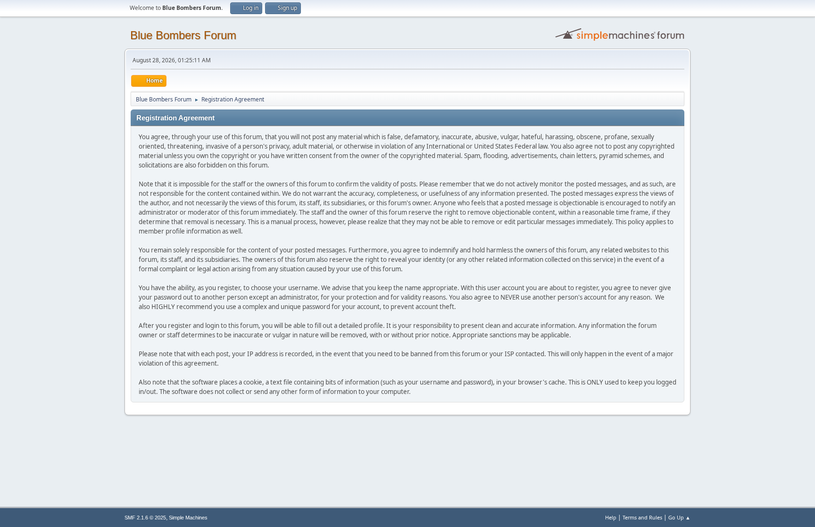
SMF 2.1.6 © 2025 (145, 517)
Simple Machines (188, 517)
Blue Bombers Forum (183, 35)
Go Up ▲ (679, 517)
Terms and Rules (642, 517)
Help (610, 517)
